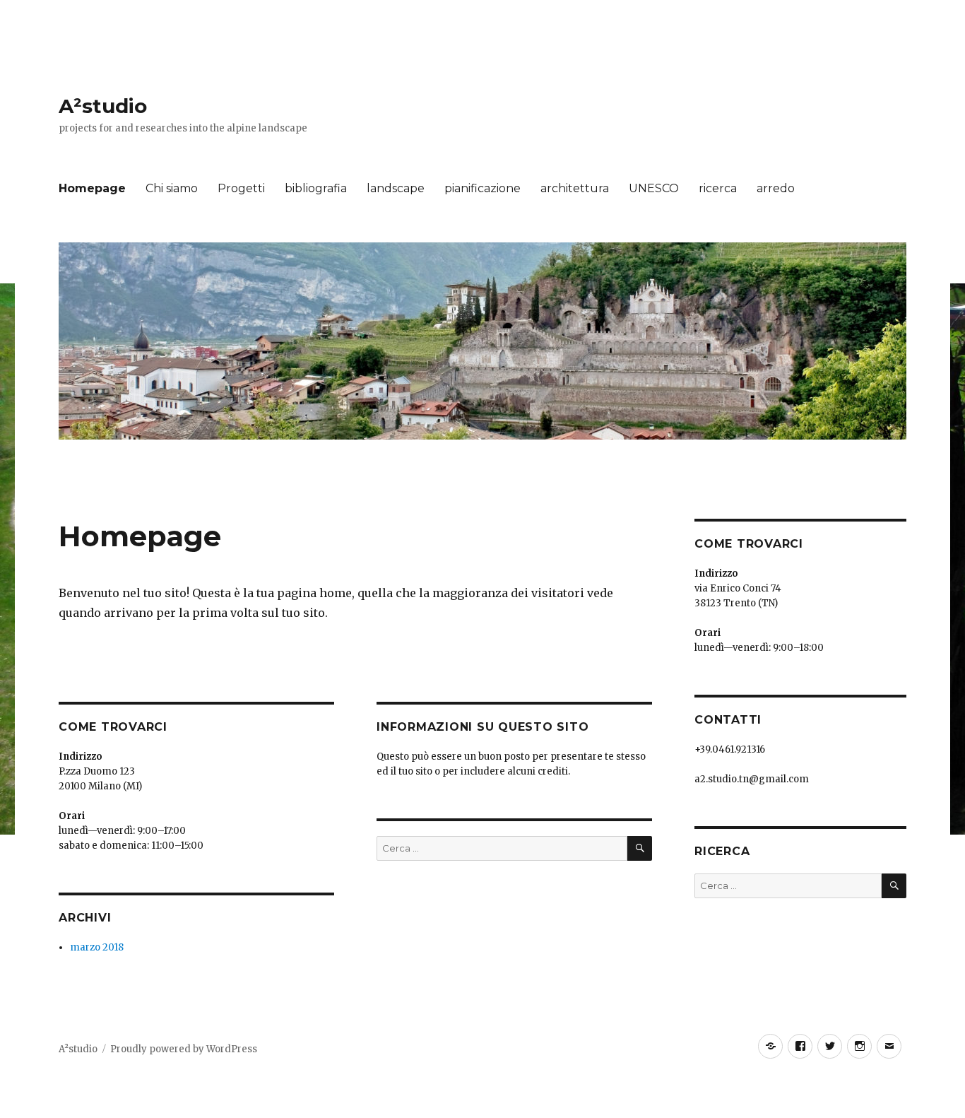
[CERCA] (639, 848)
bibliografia (316, 188)
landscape (396, 188)
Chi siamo (172, 188)
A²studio (103, 106)
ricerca (718, 188)
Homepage (92, 188)
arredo (776, 188)
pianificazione (482, 188)
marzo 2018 (97, 947)
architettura (574, 188)
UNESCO (654, 188)
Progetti (241, 188)
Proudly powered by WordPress (183, 1049)
